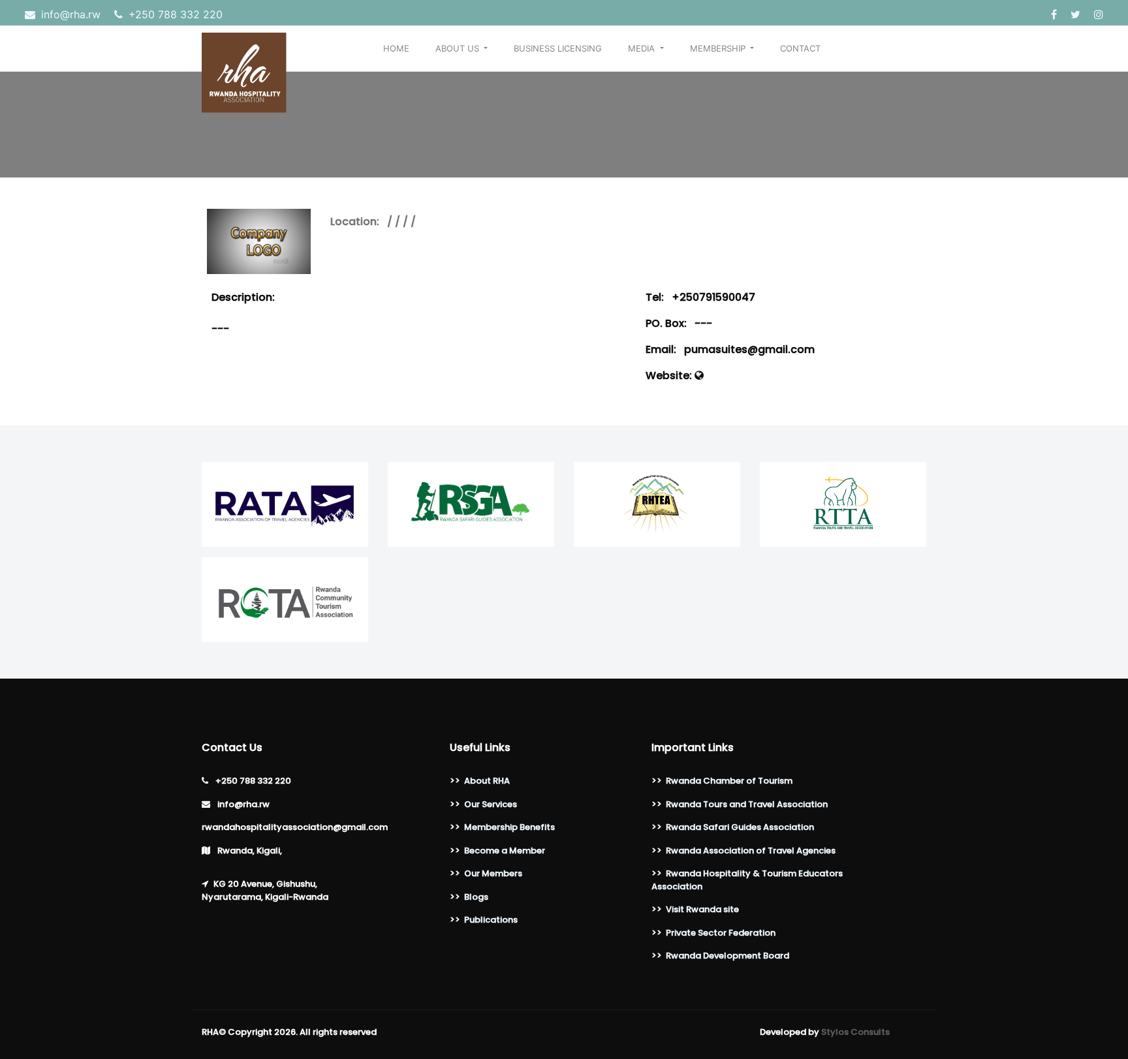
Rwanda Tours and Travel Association (747, 804)
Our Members (493, 873)
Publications (491, 919)
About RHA (487, 781)
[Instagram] (1098, 14)
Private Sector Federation (721, 933)
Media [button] (642, 48)
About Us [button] (458, 48)
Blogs (476, 897)
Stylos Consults (855, 1032)
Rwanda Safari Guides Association (740, 827)
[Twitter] (1077, 14)
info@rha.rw (71, 14)
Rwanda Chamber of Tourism (729, 781)
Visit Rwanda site (702, 909)
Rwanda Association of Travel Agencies (751, 850)
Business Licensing (558, 48)
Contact (800, 48)
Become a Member (504, 850)
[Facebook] (1055, 14)
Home (396, 48)
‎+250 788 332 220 (174, 14)
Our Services (490, 804)
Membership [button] (719, 48)
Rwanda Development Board (727, 955)
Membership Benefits (509, 827)
